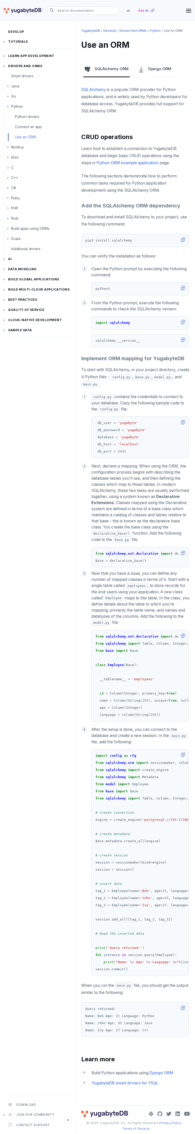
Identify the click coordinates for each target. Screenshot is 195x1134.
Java (15, 86)
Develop (16, 32)
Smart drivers (22, 76)
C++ (14, 177)
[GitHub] (159, 1113)
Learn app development (31, 56)
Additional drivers (25, 249)
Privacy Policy (170, 1123)
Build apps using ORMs (30, 228)
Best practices (22, 299)
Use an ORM (25, 137)
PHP (14, 208)
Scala (15, 238)
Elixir (15, 157)
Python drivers (27, 116)
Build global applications (33, 279)
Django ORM (159, 68)
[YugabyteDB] (22, 10)
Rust (14, 218)
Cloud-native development (35, 320)
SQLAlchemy (93, 89)
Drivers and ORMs (25, 66)
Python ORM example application (127, 162)
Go (13, 96)
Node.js (17, 147)
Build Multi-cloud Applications (39, 289)
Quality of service (26, 310)
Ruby (15, 198)
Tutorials (18, 41)
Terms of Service (135, 1128)
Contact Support (33, 1125)
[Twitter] (168, 1113)
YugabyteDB (90, 31)
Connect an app (28, 127)
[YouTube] (187, 1113)
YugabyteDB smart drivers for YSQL (125, 1083)
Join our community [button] (35, 1114)
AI (10, 259)
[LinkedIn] (177, 1113)
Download (26, 1105)
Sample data (20, 330)
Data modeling (22, 269)
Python (17, 106)
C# (13, 188)
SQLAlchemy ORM (111, 68)
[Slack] (151, 1113)
